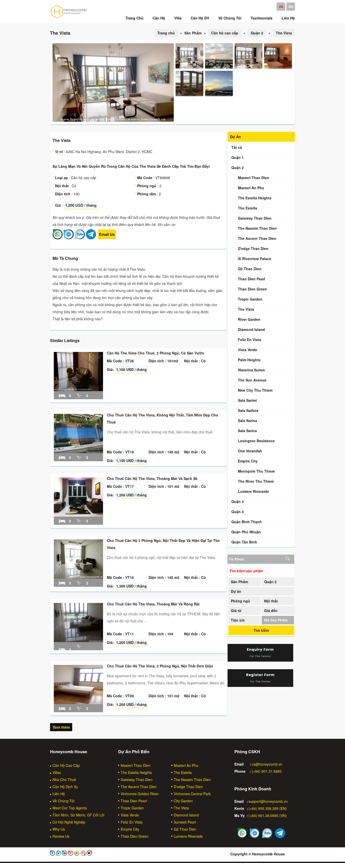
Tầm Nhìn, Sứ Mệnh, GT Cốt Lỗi (78, 814)
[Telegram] (91, 237)
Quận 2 (257, 32)
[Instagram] (82, 854)
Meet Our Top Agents (70, 807)
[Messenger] (69, 237)
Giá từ (236, 610)
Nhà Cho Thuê (64, 779)
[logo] (69, 17)
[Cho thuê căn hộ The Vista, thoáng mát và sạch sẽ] (78, 515)
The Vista (284, 32)
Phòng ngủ (240, 600)
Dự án (236, 591)
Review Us (61, 836)
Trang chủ (166, 32)
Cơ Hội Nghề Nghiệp (69, 822)
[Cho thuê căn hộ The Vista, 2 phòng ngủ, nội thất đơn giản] (78, 702)
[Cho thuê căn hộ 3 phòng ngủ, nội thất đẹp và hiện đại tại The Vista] (78, 577)
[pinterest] (70, 854)
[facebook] (52, 854)
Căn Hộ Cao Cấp (66, 765)
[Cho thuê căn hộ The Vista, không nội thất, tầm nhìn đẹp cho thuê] (78, 451)
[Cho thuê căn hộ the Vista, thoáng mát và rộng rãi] (78, 640)
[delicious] (88, 854)
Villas (57, 772)
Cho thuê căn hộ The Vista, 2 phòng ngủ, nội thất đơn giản (160, 665)
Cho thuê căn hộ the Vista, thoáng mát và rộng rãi (153, 603)
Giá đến (271, 610)
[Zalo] (80, 237)
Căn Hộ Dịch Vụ (65, 786)
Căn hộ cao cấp (224, 32)
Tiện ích (238, 620)
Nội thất (271, 600)
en (291, 6)
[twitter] (58, 854)
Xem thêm (61, 727)
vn (281, 6)
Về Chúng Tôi (63, 800)
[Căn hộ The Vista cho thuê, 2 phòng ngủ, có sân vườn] (78, 389)
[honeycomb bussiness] (76, 854)
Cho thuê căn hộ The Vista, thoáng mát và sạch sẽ (152, 478)
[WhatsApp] (58, 237)
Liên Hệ (59, 793)
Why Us (59, 829)
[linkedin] (64, 854)
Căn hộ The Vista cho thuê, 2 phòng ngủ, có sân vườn (155, 352)
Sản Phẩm (239, 581)
